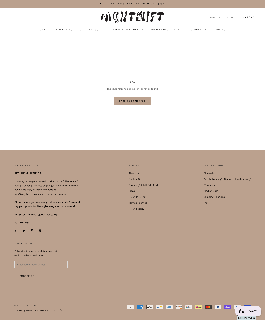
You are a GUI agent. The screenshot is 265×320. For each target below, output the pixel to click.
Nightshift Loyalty (128, 29)
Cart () (249, 17)
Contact (221, 29)
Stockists (199, 29)
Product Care (211, 190)
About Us (134, 173)
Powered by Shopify (51, 310)
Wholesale (209, 185)
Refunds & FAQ (137, 196)
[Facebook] (15, 230)
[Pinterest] (40, 230)
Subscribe (97, 29)
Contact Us (135, 179)
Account (216, 17)
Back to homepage (132, 101)
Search (232, 17)
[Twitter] (24, 230)
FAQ (206, 202)
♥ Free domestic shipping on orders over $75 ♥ (132, 4)
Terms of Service (138, 202)
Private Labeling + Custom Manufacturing (227, 179)
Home (42, 29)
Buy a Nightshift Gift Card (143, 185)
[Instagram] (32, 230)
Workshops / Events (167, 29)
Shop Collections (68, 29)
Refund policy (136, 208)
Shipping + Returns (214, 196)
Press (132, 190)
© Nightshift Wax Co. (28, 305)
